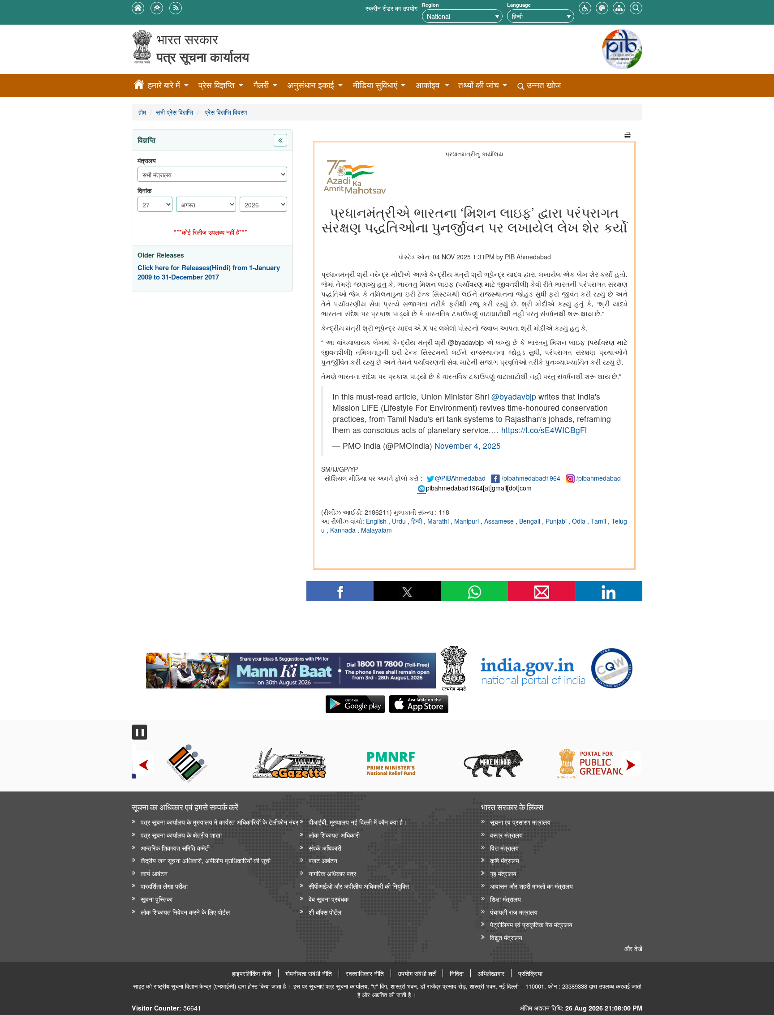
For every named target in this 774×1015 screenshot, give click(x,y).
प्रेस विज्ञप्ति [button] (216, 84)
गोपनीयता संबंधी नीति (308, 973)
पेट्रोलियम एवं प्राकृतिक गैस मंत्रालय (531, 924)
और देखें (633, 948)
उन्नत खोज (543, 84)
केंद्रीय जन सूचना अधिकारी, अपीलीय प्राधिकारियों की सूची (206, 860)
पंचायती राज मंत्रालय (514, 911)
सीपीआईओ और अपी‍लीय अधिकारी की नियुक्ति (359, 885)
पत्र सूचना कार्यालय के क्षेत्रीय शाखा (181, 834)
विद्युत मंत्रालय (506, 937)
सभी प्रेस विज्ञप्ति (174, 111)
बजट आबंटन (323, 860)
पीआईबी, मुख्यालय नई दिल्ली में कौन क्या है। (358, 821)
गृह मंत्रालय (503, 873)
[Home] (139, 85)
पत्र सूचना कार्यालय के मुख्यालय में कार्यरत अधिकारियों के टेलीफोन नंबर (219, 821)
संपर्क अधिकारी (325, 847)
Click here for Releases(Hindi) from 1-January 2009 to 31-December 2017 (209, 272)
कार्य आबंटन (154, 873)
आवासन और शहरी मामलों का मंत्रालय (531, 885)
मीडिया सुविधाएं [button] (375, 84)
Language (519, 5)
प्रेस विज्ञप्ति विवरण (225, 111)
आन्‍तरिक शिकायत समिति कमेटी (175, 847)
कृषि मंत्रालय (504, 860)
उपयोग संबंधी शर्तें (417, 973)
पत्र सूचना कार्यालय (203, 56)
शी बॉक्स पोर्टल (325, 911)
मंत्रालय (147, 160)
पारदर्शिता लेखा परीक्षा (164, 885)
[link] (291, 668)
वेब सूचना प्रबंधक (328, 898)
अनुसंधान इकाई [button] (310, 84)
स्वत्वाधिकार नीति (365, 973)
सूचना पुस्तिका (156, 898)
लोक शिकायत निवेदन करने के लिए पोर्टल (185, 911)
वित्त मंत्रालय (504, 847)
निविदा (457, 973)
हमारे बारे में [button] (164, 84)
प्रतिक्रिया (530, 973)
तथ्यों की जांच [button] (478, 84)
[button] (585, 7)
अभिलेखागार (490, 973)
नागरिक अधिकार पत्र (332, 873)
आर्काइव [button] (427, 84)
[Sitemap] (619, 7)
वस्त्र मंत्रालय (506, 834)
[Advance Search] (636, 7)
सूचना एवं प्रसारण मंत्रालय (520, 821)
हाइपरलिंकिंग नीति (251, 973)
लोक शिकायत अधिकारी (334, 834)
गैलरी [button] (261, 84)
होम (142, 111)
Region (430, 5)
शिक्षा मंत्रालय (505, 898)
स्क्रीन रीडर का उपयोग (391, 8)
